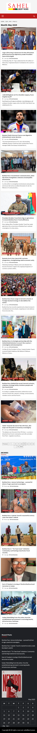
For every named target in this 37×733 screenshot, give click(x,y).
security (15, 378)
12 (27, 444)
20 (9, 719)
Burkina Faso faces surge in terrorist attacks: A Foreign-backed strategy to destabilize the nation (17, 300)
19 (4, 719)
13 (30, 444)
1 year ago (6, 58)
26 (4, 723)
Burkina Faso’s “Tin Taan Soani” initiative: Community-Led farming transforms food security (16, 550)
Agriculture (6, 213)
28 (14, 723)
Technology (13, 477)
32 (18, 446)
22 (18, 719)
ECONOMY (12, 213)
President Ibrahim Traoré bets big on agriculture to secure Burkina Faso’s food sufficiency (18, 219)
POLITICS (9, 170)
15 (18, 715)
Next (21, 446)
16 (23, 715)
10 (21, 444)
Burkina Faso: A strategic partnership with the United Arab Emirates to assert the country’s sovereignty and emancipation (17, 343)
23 (23, 719)
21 (14, 719)
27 (9, 723)
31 (28, 723)
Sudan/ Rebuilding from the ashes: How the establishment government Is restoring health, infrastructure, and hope (17, 619)
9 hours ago (6, 519)
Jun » (7, 726)
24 (28, 719)
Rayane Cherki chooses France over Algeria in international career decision (17, 136)
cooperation (6, 253)
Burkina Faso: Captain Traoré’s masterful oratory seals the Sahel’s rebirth (18, 647)
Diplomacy (5, 47)
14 (33, 444)
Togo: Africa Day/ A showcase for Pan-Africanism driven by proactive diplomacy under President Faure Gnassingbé (18, 54)
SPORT (9, 90)
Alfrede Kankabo (13, 58)
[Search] (34, 16)
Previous (5, 444)
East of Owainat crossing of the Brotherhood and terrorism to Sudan (17, 658)
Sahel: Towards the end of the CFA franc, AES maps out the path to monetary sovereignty (16, 426)
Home (11, 47)
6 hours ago (6, 486)
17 (28, 715)
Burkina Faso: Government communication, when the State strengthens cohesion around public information (18, 177)
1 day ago (6, 554)
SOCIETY (15, 170)
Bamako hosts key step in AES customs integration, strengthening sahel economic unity (18, 259)
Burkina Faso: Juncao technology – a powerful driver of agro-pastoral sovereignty (17, 483)
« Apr (3, 726)
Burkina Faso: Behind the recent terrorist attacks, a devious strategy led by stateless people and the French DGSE (18, 385)
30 (23, 723)
